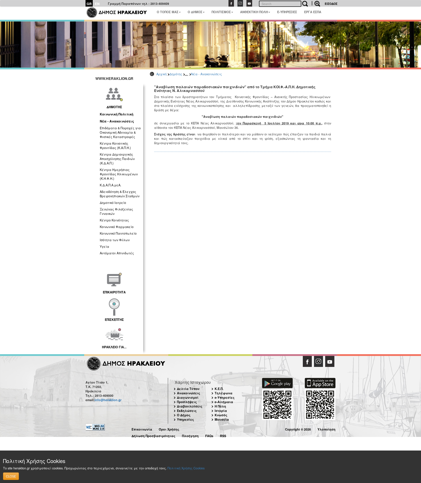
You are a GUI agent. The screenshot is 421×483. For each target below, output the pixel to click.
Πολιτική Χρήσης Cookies (186, 468)
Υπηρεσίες (185, 419)
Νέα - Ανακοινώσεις (206, 74)
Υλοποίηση (326, 428)
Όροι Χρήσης (169, 428)
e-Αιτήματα (224, 402)
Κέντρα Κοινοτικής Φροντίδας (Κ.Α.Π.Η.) (115, 145)
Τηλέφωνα (223, 393)
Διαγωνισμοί (187, 397)
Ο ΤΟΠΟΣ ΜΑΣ (167, 12)
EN (97, 3)
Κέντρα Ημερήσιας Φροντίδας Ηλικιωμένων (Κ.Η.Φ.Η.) (119, 174)
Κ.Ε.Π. (219, 388)
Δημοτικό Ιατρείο (113, 202)
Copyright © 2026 (298, 428)
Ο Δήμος (184, 415)
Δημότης (175, 74)
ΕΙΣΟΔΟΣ (331, 4)
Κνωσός (221, 415)
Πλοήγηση (190, 435)
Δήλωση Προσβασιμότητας (153, 435)
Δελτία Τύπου (188, 388)
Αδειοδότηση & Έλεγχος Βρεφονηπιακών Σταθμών (119, 193)
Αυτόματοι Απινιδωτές (117, 253)
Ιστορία (221, 410)
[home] (119, 13)
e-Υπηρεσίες (225, 397)
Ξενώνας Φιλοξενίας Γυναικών (116, 211)
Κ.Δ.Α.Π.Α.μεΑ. (110, 185)
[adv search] (316, 3)
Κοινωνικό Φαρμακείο (117, 226)
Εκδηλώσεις (187, 410)
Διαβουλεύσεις (189, 406)
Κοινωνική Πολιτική (116, 114)
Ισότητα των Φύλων (115, 240)
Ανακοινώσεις (188, 393)
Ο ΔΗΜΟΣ (195, 12)
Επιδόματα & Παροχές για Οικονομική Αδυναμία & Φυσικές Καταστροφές (120, 132)
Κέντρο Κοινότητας (114, 220)
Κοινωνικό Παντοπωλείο (118, 233)
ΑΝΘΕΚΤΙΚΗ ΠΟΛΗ (254, 12)
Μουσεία (222, 419)
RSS (223, 435)
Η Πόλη (220, 406)
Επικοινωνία (142, 428)
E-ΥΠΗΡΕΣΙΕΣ (287, 12)
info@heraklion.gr (108, 400)
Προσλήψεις (187, 402)
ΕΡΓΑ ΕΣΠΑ (312, 12)
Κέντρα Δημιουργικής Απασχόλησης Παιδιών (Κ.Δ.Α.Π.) (117, 158)
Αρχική (161, 74)
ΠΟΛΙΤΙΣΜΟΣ (221, 12)
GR (89, 3)
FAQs (209, 435)
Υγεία (104, 246)
